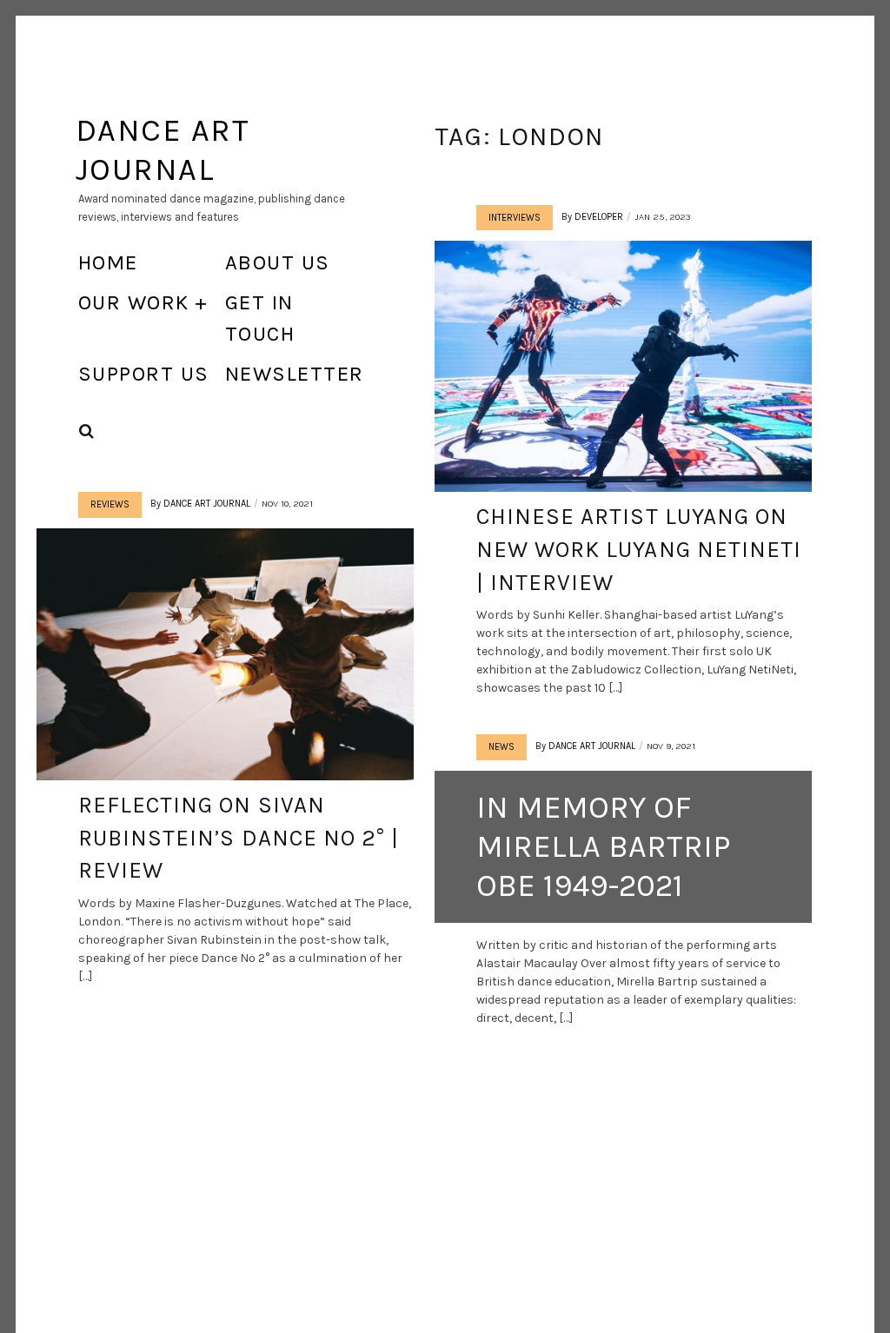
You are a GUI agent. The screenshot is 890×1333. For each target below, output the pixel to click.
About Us (277, 262)
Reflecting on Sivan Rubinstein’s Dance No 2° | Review (238, 838)
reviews (110, 504)
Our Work (133, 302)
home (108, 262)
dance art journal (206, 503)
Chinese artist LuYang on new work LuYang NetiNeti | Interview (638, 549)
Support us (143, 373)
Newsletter (294, 373)
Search (87, 431)
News (501, 747)
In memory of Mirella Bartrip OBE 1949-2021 (603, 846)
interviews (514, 217)
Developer (599, 216)
